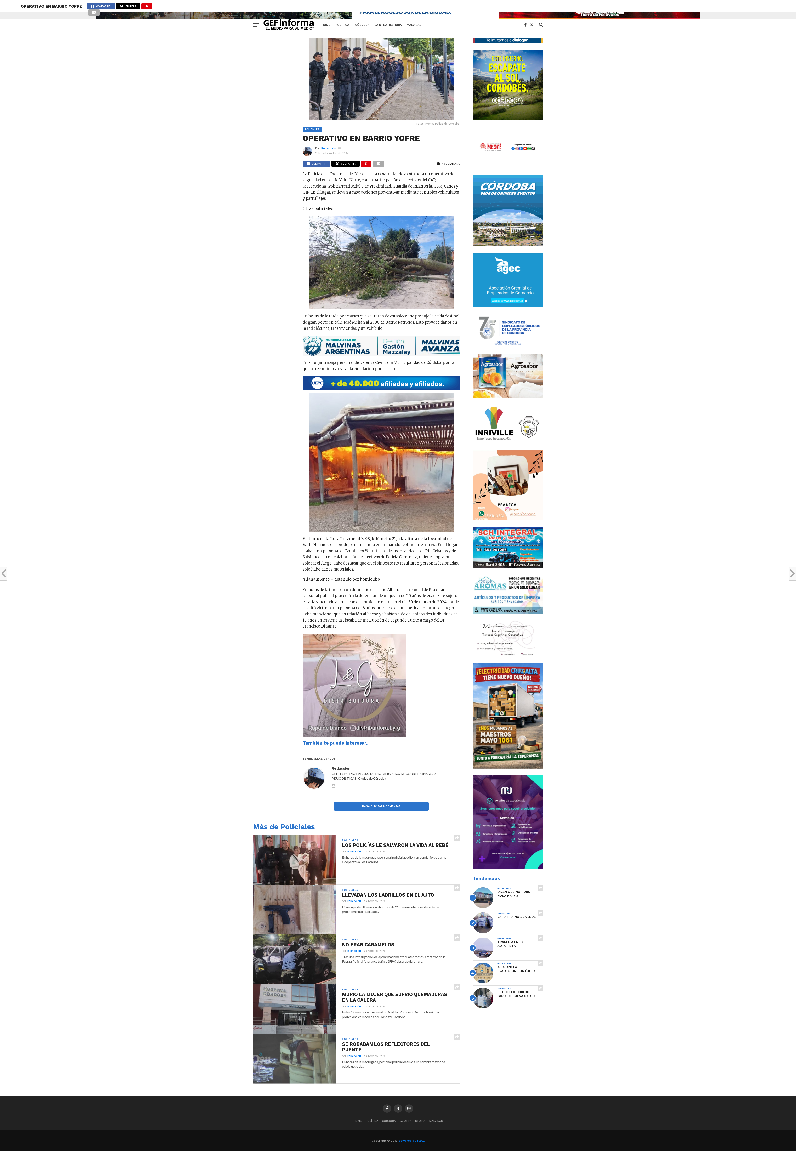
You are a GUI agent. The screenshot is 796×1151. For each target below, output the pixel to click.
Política (342, 25)
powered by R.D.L (412, 1140)
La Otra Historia (388, 25)
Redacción (328, 148)
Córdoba (362, 25)
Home (326, 25)
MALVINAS (414, 25)
